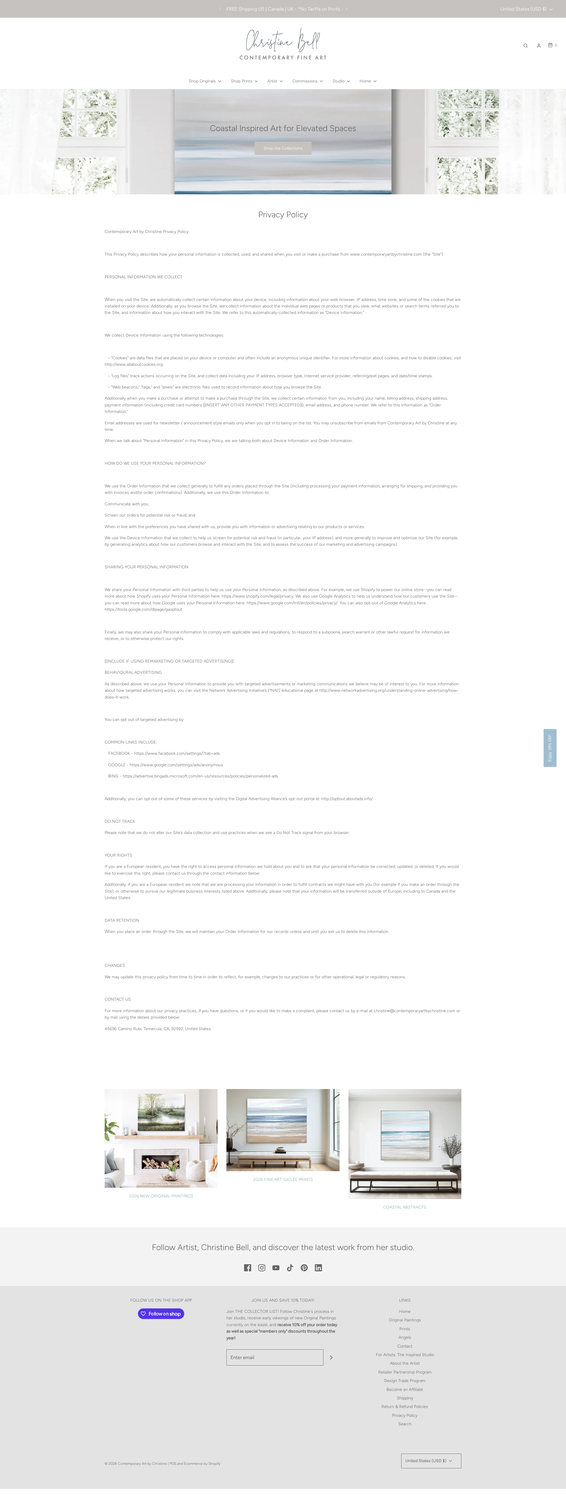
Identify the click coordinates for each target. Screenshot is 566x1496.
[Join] (331, 1357)
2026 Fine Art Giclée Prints (283, 1179)
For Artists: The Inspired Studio (405, 1354)
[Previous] (219, 8)
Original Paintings (405, 1320)
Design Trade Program (404, 1380)
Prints (404, 1328)
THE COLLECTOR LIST (256, 1311)
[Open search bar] (525, 45)
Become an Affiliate (404, 1389)
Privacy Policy (404, 1415)
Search (405, 1424)
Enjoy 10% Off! (550, 748)
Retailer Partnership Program (405, 1372)
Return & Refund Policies (404, 1406)
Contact (404, 1346)
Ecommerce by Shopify (202, 1464)
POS (173, 1464)
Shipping (405, 1398)
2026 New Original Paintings (161, 1196)
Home (405, 1311)
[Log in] (538, 45)
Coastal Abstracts (404, 1207)
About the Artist (405, 1363)
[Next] (346, 8)
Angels (405, 1337)
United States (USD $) (524, 9)
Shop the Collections (283, 148)
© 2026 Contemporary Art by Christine (136, 1464)
